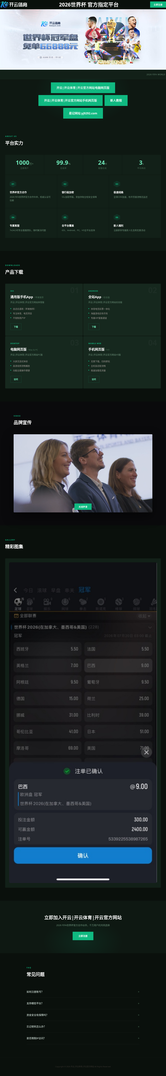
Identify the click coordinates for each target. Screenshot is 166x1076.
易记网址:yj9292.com (83, 113)
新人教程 (116, 100)
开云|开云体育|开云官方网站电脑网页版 (83, 88)
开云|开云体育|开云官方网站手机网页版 (70, 100)
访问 (16, 379)
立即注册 (158, 4)
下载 (16, 326)
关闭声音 (83, 507)
